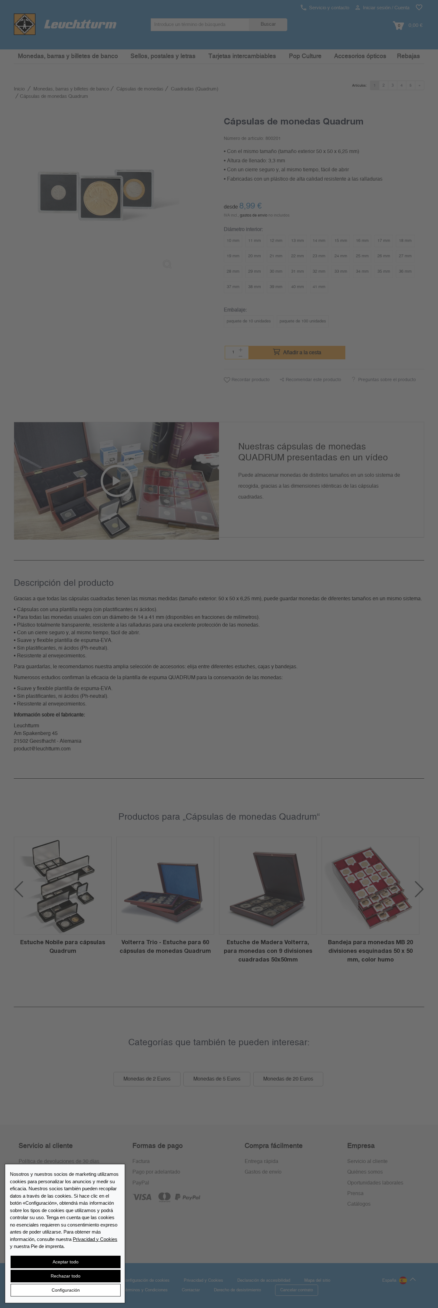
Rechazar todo (65, 1275)
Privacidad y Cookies (95, 1239)
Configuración (66, 1290)
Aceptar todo (66, 1261)
